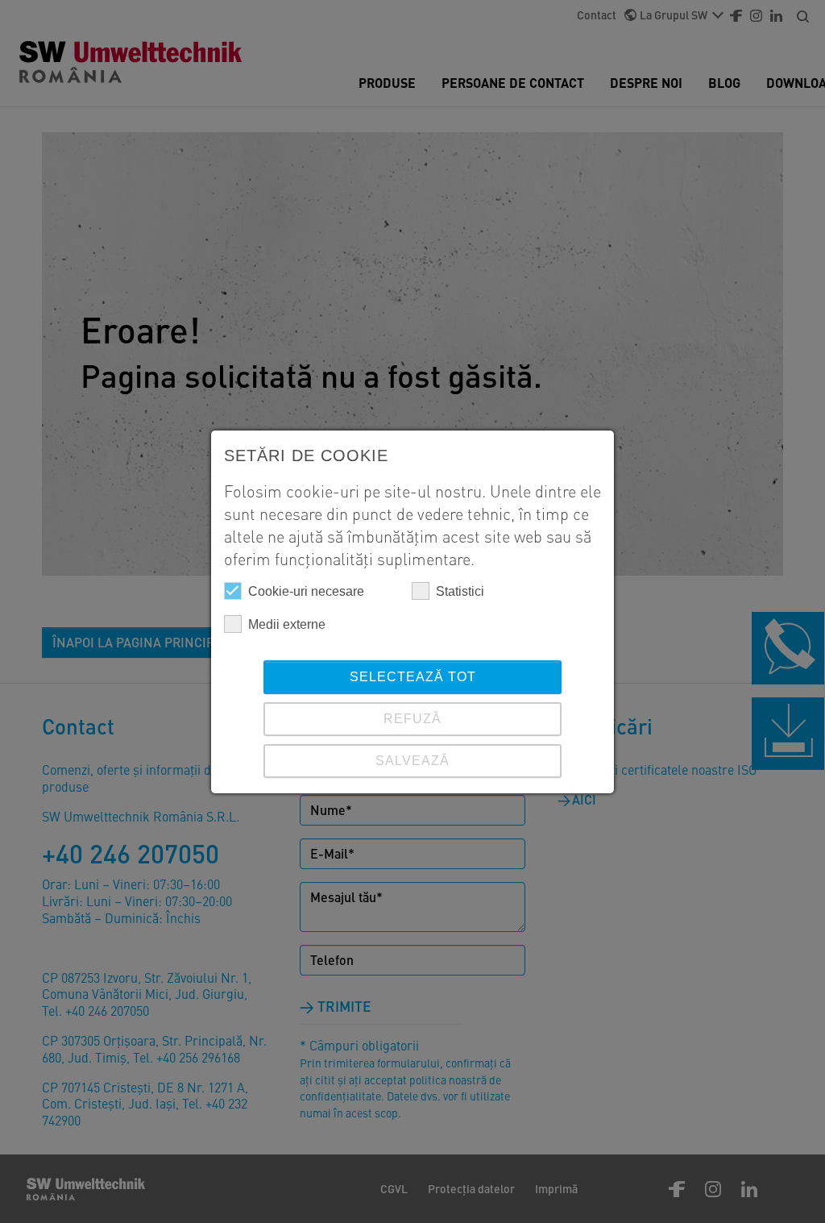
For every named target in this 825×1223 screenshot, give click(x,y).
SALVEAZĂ (412, 760)
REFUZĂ (412, 719)
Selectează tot (413, 677)
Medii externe (286, 624)
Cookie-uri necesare (306, 591)
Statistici (460, 591)
